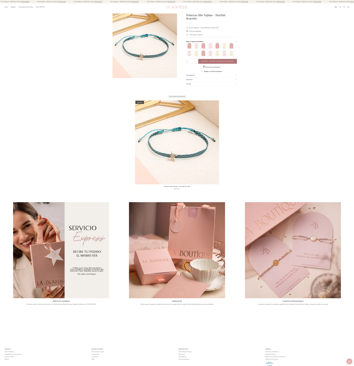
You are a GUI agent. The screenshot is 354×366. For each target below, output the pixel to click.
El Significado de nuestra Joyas (13, 354)
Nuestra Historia (9, 351)
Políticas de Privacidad (271, 359)
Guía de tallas (95, 354)
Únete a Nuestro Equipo (185, 351)
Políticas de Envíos (270, 354)
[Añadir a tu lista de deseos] (217, 102)
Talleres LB (181, 354)
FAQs (93, 359)
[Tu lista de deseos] (344, 7)
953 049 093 (25, 1)
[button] (6, 7)
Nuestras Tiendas (9, 356)
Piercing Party (182, 356)
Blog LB (7, 359)
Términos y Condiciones (272, 351)
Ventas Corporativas (184, 359)
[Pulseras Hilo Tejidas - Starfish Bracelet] (177, 142)
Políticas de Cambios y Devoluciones (275, 356)
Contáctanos (95, 356)
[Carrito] (348, 7)
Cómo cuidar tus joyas (98, 351)
